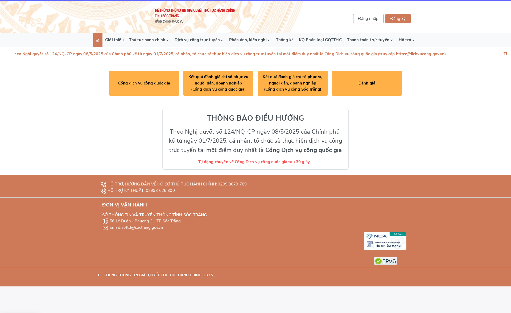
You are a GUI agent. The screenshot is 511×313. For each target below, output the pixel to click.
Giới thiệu (114, 40)
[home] (97, 40)
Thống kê (285, 40)
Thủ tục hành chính (147, 40)
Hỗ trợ (405, 40)
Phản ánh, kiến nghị (248, 40)
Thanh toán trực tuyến (368, 40)
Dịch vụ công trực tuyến (197, 40)
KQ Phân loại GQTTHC (320, 40)
